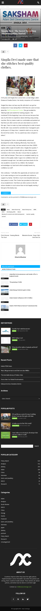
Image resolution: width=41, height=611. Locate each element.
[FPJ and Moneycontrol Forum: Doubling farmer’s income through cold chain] (5, 416)
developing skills (11, 212)
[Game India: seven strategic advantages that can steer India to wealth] (5, 435)
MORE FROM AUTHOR (8, 269)
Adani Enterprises (26, 209)
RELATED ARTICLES (8, 266)
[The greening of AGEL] (5, 283)
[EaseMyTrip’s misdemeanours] (5, 331)
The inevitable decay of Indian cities (12, 375)
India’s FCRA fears (6, 366)
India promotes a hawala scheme (11, 384)
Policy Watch (16, 425)
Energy (3, 513)
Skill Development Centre (15, 110)
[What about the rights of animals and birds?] (5, 349)
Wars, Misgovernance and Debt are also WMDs (15, 370)
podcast (3, 533)
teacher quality (30, 214)
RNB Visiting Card (17, 338)
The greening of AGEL (16, 282)
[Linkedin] (23, 599)
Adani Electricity (16, 209)
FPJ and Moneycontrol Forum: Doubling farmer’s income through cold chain (24, 415)
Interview (4, 475)
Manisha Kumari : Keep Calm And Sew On (31, 236)
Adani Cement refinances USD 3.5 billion (21, 298)
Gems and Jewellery (7, 478)
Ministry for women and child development (13, 214)
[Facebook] (13, 599)
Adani (3, 27)
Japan (2, 527)
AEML (35, 209)
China (2, 472)
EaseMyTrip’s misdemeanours (21, 329)
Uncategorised (5, 542)
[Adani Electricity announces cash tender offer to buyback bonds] (5, 276)
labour (19, 212)
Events (14, 331)
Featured (15, 340)
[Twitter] (28, 599)
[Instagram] (18, 599)
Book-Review (5, 504)
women (4, 216)
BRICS (3, 481)
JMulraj (3, 467)
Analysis (15, 349)
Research (4, 484)
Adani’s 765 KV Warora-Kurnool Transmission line (23, 306)
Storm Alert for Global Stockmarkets (12, 379)
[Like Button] (3, 51)
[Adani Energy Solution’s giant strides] (5, 291)
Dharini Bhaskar (20, 257)
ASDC (3, 212)
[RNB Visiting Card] (5, 340)
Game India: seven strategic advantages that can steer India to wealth (25, 434)
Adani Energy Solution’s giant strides (20, 290)
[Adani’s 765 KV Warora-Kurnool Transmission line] (5, 307)
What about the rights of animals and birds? (25, 347)
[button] (38, 2)
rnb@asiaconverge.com (24, 587)
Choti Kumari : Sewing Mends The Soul (10, 236)
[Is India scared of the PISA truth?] (5, 426)
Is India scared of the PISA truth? (22, 423)
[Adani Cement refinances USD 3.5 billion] (5, 299)
